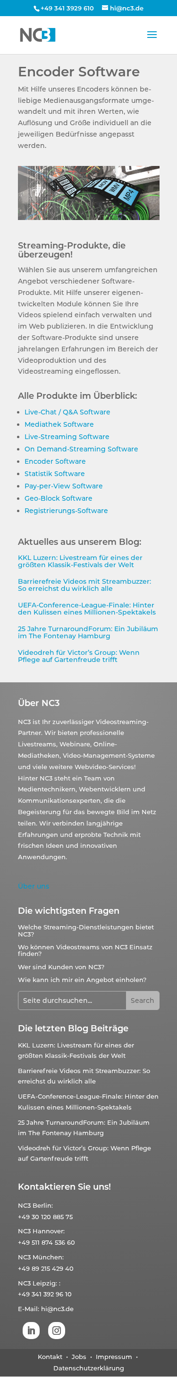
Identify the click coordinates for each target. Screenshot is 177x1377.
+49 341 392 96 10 (45, 1294)
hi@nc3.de (57, 1309)
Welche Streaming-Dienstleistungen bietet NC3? (86, 930)
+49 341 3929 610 (67, 8)
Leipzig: (45, 1283)
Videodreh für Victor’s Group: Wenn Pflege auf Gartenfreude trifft (79, 656)
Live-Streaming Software (67, 436)
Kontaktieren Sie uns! (64, 1187)
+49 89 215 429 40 (46, 1268)
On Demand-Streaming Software (81, 449)
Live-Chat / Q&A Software (67, 412)
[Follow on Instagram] (56, 1330)
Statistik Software (55, 473)
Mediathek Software (59, 424)
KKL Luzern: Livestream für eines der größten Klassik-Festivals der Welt (80, 561)
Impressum (114, 1356)
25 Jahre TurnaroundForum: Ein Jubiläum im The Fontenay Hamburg (88, 632)
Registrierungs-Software (66, 510)
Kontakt (50, 1356)
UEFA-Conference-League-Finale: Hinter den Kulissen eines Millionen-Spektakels (87, 608)
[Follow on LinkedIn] (31, 1330)
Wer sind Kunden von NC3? (61, 967)
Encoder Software (55, 461)
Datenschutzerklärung (88, 1368)
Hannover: (49, 1231)
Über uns (33, 886)
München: (48, 1257)
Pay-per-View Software (64, 486)
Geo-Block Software (59, 498)
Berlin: (43, 1205)
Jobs (80, 1356)
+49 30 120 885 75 (45, 1217)
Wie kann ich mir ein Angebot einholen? (82, 979)
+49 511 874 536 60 (46, 1242)
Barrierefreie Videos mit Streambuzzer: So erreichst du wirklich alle (84, 585)
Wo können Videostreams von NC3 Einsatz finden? (85, 950)
